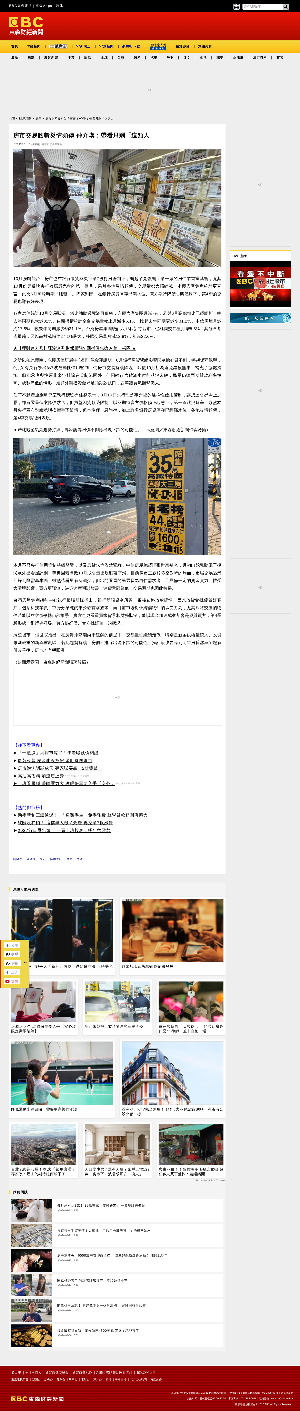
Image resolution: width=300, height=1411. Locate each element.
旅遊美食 (205, 46)
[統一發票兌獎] (260, 322)
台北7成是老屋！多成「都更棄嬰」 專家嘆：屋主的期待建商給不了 (43, 1171)
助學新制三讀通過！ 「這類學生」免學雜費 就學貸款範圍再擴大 (83, 815)
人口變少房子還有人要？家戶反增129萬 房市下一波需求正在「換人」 (117, 1171)
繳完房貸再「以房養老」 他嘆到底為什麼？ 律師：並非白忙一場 (191, 1028)
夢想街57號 (131, 46)
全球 (104, 57)
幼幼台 (73, 1379)
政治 (87, 57)
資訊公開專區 (146, 1372)
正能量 (238, 57)
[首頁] (26, 25)
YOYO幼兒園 (138, 1379)
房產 (137, 57)
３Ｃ (186, 57)
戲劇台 (61, 1379)
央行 (43, 859)
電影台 (85, 1379)
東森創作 (156, 1379)
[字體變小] (12, 965)
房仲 (69, 859)
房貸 (80, 859)
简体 (59, 6)
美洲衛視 (120, 1379)
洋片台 (97, 1379)
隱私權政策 (287, 1392)
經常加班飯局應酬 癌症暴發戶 (147, 966)
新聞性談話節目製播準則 (114, 1372)
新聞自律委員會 (57, 1372)
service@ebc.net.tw (282, 1398)
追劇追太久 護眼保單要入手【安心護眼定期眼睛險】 (43, 1028)
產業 (71, 57)
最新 (14, 57)
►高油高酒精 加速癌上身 (38, 775)
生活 (203, 57)
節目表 (16, 1372)
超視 (108, 1379)
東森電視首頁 (19, 1379)
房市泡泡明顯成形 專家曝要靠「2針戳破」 (60, 768)
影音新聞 (51, 57)
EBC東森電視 (20, 6)
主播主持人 (33, 1372)
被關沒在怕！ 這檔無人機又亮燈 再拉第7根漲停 (65, 822)
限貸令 (31, 859)
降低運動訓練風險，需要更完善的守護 (44, 1109)
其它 (280, 57)
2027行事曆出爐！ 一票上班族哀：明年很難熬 (64, 830)
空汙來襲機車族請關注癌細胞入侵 (114, 1026)
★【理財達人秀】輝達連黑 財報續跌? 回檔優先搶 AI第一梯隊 (72, 348)
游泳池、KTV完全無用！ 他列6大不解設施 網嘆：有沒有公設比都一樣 (172, 1111)
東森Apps (44, 6)
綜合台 (48, 1379)
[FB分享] (12, 947)
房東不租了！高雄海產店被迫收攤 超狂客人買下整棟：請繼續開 (191, 1171)
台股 (120, 57)
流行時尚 (260, 57)
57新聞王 (83, 46)
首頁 (14, 46)
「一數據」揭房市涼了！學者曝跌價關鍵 (58, 752)
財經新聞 (34, 46)
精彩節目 (183, 46)
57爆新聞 (106, 46)
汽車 (153, 57)
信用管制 (56, 859)
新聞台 (36, 1379)
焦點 (31, 57)
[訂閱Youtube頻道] (12, 983)
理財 (170, 57)
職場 (220, 57)
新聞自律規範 (82, 1372)
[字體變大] (12, 956)
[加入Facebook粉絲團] (12, 974)
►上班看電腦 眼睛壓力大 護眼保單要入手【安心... (64, 783)
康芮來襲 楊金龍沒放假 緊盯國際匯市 (55, 760)
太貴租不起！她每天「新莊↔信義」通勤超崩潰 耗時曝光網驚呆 (62, 968)
